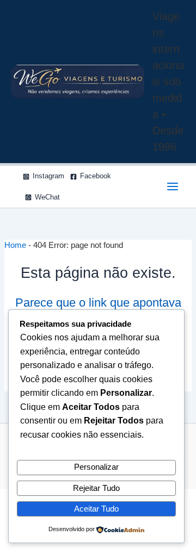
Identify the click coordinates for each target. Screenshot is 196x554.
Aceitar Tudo (96, 509)
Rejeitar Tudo (96, 488)
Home (15, 245)
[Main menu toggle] (172, 186)
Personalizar (96, 467)
